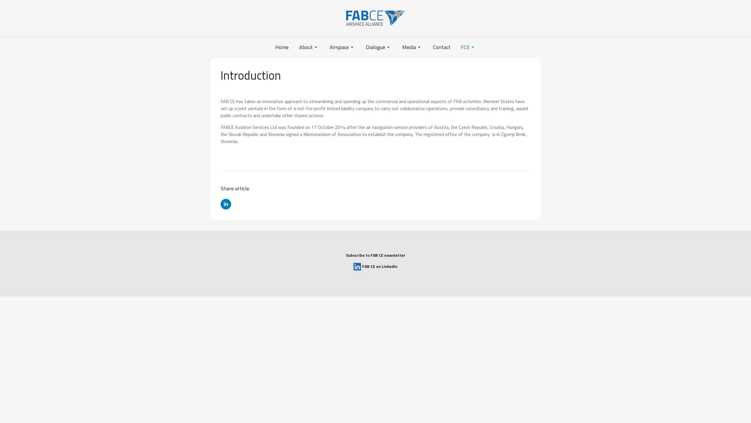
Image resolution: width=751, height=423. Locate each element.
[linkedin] (226, 204)
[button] (309, 47)
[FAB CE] (375, 17)
